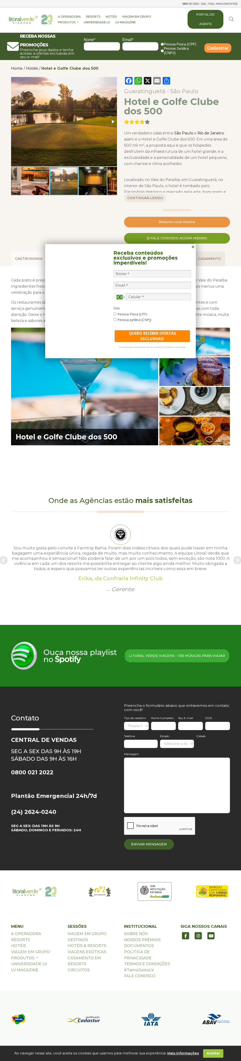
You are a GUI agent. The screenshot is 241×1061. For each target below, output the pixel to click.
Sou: (116, 308)
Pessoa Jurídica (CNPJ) (176, 50)
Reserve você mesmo (177, 222)
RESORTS (93, 16)
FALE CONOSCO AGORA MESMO (178, 238)
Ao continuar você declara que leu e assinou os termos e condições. (152, 347)
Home (17, 68)
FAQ (211, 3)
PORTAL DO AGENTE (205, 19)
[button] (15, 121)
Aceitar (213, 1053)
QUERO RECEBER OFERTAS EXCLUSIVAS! (152, 336)
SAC (203, 3)
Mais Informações (183, 1053)
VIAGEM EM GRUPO (136, 16)
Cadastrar (218, 48)
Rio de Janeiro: (211, 133)
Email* (127, 40)
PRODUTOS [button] (67, 22)
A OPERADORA (69, 16)
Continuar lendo (145, 198)
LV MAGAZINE (126, 22)
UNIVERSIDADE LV (97, 22)
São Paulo (183, 133)
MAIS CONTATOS (226, 3)
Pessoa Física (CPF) (180, 44)
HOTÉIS (111, 16)
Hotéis (32, 68)
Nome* (89, 40)
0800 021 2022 (190, 3)
